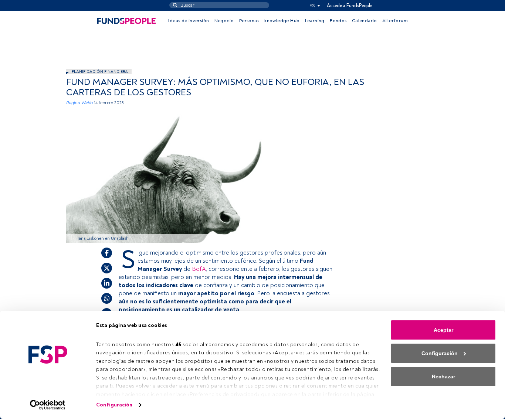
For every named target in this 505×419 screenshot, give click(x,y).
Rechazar (443, 376)
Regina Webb (79, 103)
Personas (249, 21)
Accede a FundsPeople (349, 5)
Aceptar (443, 330)
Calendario (364, 21)
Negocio (224, 21)
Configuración (114, 405)
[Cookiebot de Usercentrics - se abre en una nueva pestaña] (48, 405)
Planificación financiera (100, 71)
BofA (199, 269)
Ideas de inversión (188, 21)
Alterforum (395, 21)
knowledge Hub (281, 21)
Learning (315, 21)
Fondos (338, 21)
